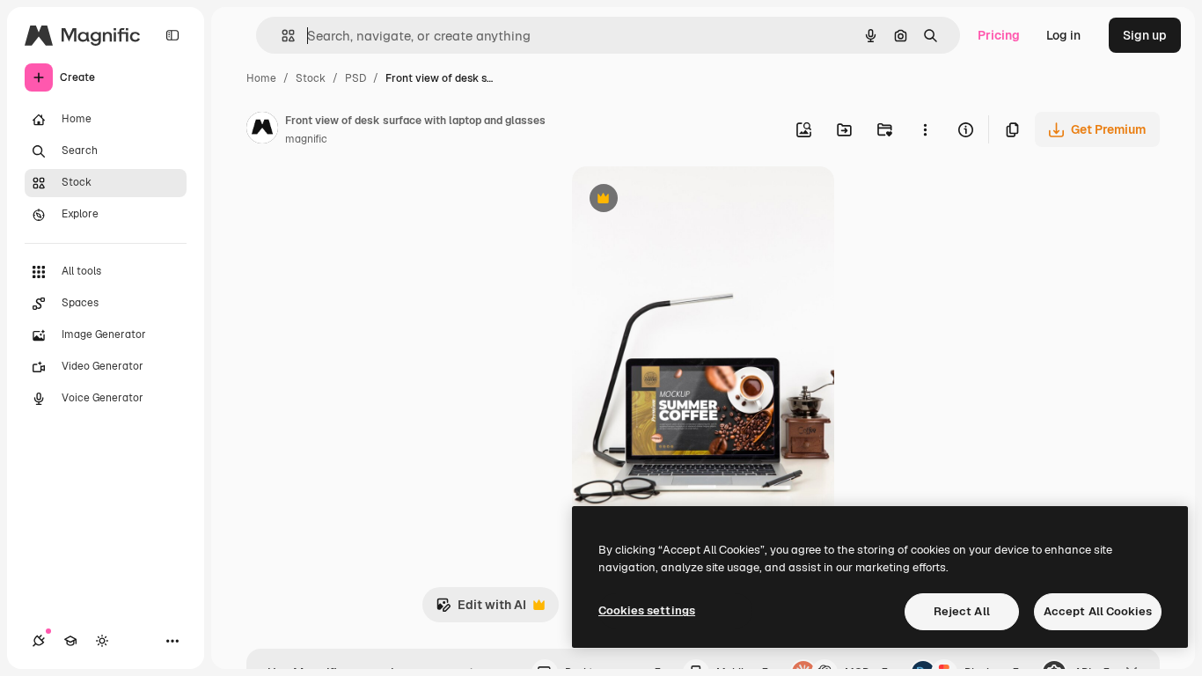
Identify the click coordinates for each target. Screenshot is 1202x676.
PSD (355, 78)
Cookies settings (646, 610)
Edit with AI (481, 609)
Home (261, 78)
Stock (311, 78)
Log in (1063, 35)
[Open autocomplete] (281, 35)
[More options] (924, 129)
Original (684, 200)
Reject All (962, 611)
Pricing (999, 35)
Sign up (1145, 35)
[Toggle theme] (102, 641)
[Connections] (39, 641)
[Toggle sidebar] (172, 35)
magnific (306, 139)
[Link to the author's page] (262, 130)
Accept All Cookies (1098, 611)
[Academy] (70, 641)
